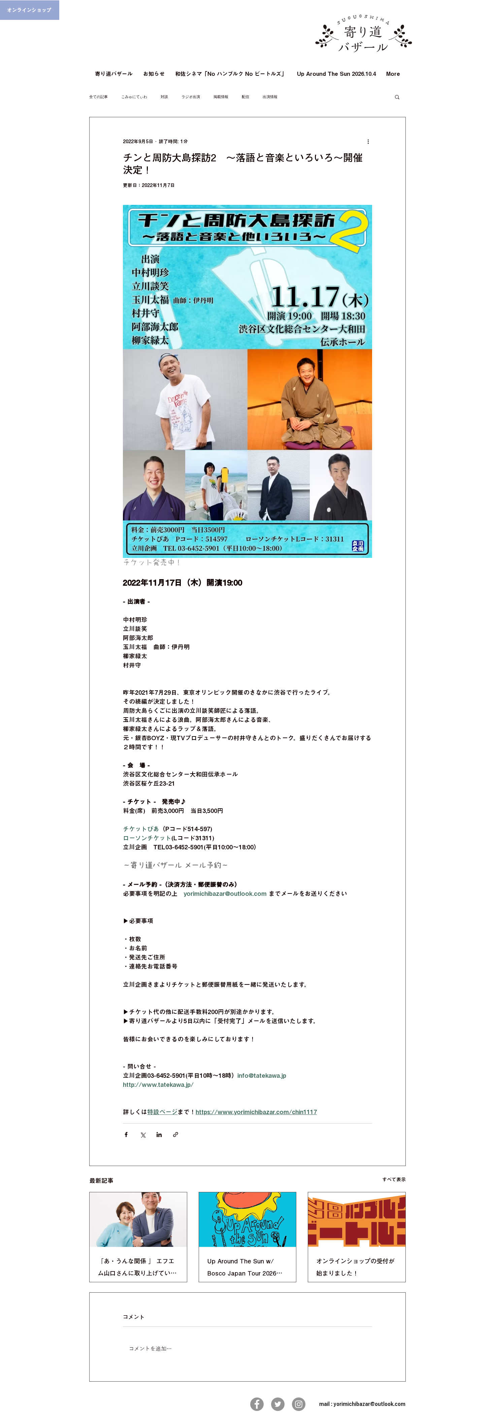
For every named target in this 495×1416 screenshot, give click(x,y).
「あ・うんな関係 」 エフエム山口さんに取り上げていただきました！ (137, 1268)
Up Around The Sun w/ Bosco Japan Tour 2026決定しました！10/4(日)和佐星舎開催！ (246, 1268)
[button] (397, 96)
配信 (245, 97)
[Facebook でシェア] (126, 1134)
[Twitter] (278, 1404)
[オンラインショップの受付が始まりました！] (356, 1219)
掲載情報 (220, 97)
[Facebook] (257, 1404)
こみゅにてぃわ (134, 97)
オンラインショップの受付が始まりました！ (355, 1267)
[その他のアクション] (368, 141)
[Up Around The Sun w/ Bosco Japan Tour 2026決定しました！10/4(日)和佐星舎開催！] (247, 1219)
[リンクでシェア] (175, 1134)
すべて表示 (394, 1179)
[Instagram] (298, 1404)
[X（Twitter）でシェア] (142, 1134)
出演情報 (270, 97)
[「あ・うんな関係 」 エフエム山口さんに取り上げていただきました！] (138, 1219)
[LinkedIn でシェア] (159, 1134)
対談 (164, 97)
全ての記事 (98, 97)
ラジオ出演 (191, 97)
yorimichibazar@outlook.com (369, 1404)
